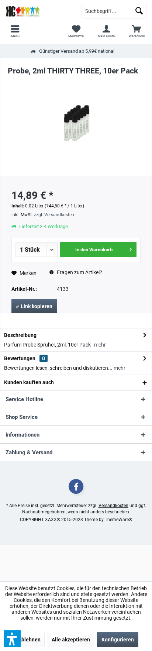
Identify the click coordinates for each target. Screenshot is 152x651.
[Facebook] (76, 486)
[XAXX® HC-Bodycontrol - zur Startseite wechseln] (38, 11)
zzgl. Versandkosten (54, 214)
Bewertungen (19, 358)
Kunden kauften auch (29, 382)
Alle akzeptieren (71, 640)
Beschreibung (20, 335)
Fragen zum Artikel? (79, 272)
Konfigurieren (117, 640)
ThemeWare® (118, 519)
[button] (12, 638)
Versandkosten (113, 505)
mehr (100, 345)
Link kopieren (36, 306)
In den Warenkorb (94, 249)
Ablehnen (29, 640)
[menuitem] (137, 31)
